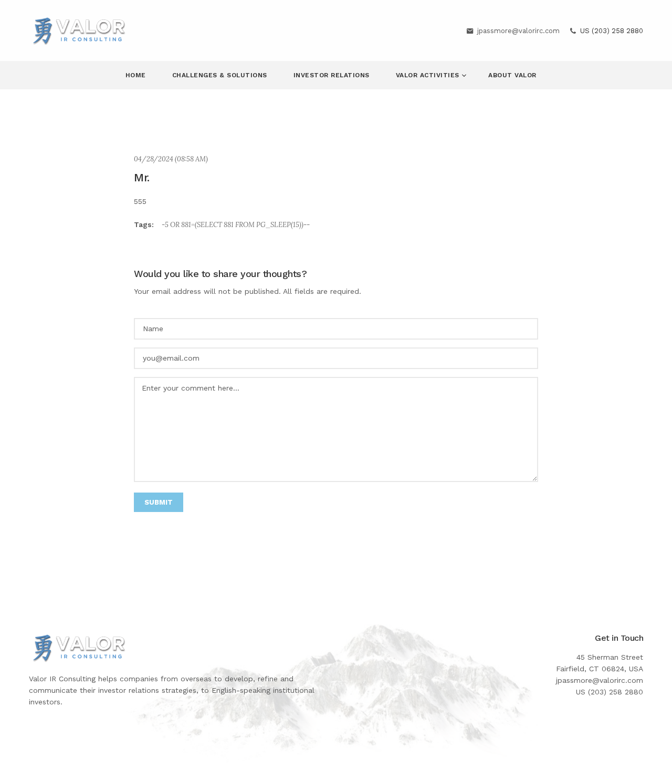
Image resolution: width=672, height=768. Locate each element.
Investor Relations (331, 75)
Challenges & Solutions (219, 75)
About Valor (512, 75)
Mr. (142, 177)
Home (135, 75)
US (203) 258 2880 (611, 31)
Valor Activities (429, 75)
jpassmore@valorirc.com (518, 31)
